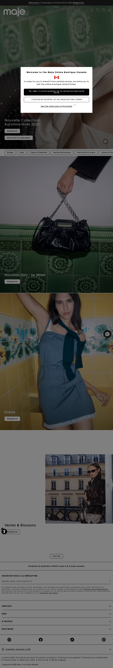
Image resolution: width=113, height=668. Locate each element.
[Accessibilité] (4, 531)
